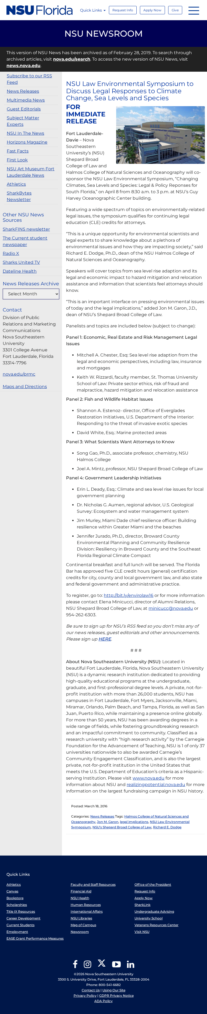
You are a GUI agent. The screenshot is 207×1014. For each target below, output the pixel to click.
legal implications (134, 822)
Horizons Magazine (27, 142)
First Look (17, 159)
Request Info (122, 10)
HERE (104, 639)
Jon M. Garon (107, 822)
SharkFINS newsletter (26, 229)
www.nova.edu (148, 778)
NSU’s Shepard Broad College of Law (121, 827)
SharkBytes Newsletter (19, 196)
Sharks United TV (21, 262)
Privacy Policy (85, 996)
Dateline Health (20, 271)
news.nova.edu (23, 65)
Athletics (16, 184)
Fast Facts (18, 151)
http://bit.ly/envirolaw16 (128, 595)
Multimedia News (26, 100)
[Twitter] (101, 966)
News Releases (23, 91)
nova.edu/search (71, 59)
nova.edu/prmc (19, 374)
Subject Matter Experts (23, 121)
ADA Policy (103, 1001)
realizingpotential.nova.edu (156, 784)
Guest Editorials (24, 109)
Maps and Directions (25, 386)
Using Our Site (113, 990)
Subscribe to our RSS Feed (29, 79)
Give (175, 10)
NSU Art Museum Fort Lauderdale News (30, 172)
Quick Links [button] (91, 10)
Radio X (11, 253)
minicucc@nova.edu (171, 608)
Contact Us (91, 990)
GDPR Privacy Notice (116, 996)
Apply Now (152, 10)
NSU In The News (25, 133)
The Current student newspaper (25, 241)
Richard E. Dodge (167, 827)
